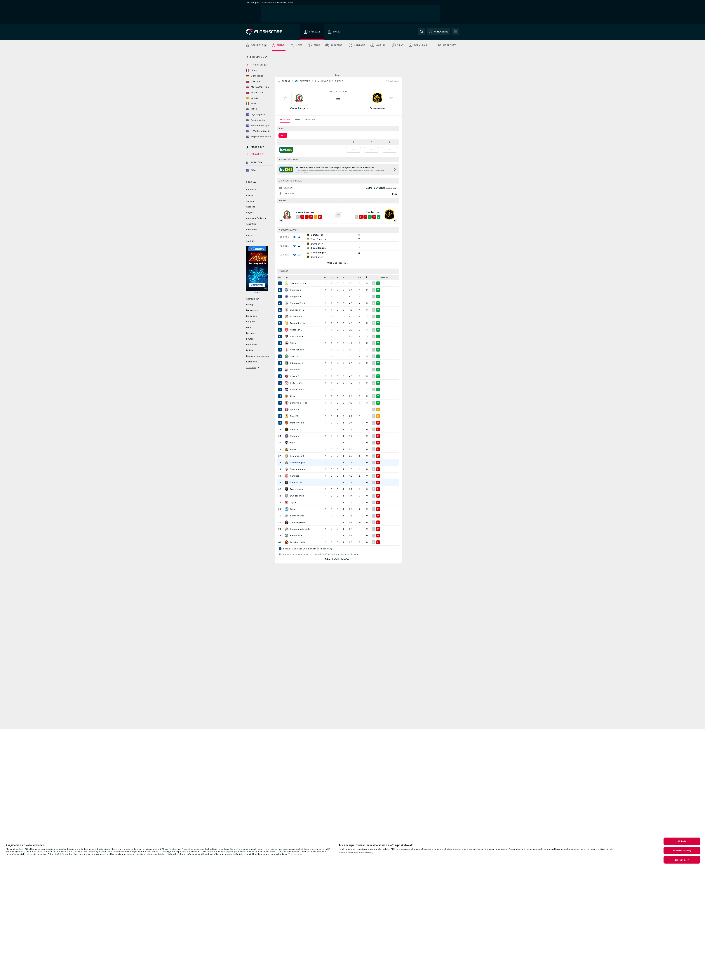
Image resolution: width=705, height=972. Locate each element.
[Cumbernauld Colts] (286, 529)
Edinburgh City (297, 363)
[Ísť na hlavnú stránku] (267, 32)
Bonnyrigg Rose (298, 402)
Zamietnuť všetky (682, 850)
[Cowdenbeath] (286, 469)
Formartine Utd (298, 323)
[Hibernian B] (286, 535)
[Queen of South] (286, 303)
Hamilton (295, 475)
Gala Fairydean (298, 522)
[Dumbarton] (286, 482)
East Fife (294, 416)
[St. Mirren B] (286, 316)
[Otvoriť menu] (455, 31)
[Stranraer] (286, 436)
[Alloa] (286, 396)
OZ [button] (325, 277)
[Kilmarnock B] (286, 456)
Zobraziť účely (682, 860)
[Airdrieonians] (286, 350)
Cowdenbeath (297, 469)
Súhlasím (682, 841)
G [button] (350, 277)
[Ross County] (286, 389)
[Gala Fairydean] (286, 522)
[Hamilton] (286, 476)
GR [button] (359, 277)
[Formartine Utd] (286, 323)
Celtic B (294, 356)
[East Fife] (286, 416)
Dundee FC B (297, 495)
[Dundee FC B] (286, 496)
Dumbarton (377, 108)
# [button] (279, 277)
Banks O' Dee (297, 515)
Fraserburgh (296, 489)
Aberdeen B (296, 329)
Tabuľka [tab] (310, 119)
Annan (293, 449)
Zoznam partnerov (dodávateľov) (356, 852)
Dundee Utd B (297, 542)
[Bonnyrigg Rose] (286, 403)
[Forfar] (286, 509)
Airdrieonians (297, 349)
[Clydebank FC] (286, 310)
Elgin (292, 442)
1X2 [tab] (283, 135)
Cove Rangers (299, 108)
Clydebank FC (297, 309)
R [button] (337, 277)
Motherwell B (297, 422)
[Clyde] (286, 502)
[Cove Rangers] (286, 462)
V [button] (331, 277)
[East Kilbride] (286, 336)
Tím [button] (286, 277)
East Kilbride (296, 336)
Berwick (294, 429)
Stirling (293, 343)
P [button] (343, 277)
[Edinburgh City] (286, 363)
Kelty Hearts (296, 382)
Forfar (293, 509)
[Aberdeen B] (286, 330)
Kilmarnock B (297, 455)
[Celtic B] (286, 356)
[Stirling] (286, 343)
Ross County (297, 389)
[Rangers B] (286, 296)
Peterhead (295, 289)
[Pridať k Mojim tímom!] (285, 98)
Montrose (295, 369)
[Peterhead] (286, 290)
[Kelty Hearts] (286, 383)
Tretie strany (295, 854)
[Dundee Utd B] (286, 542)
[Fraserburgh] (286, 489)
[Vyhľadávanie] (421, 31)
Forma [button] (384, 277)
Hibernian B (296, 535)
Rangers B (295, 296)
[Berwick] (286, 429)
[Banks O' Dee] (286, 516)
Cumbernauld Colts (300, 528)
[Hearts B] (286, 376)
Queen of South (298, 303)
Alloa (292, 396)
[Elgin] (286, 443)
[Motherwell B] (286, 423)
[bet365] (286, 150)
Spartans (295, 409)
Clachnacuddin (298, 283)
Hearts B (294, 376)
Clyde (293, 502)
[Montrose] (286, 369)
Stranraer (295, 436)
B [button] (367, 277)
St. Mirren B (296, 316)
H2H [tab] (297, 119)
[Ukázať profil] (299, 98)
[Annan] (286, 449)
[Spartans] (286, 409)
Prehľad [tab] (285, 119)
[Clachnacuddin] (286, 283)
